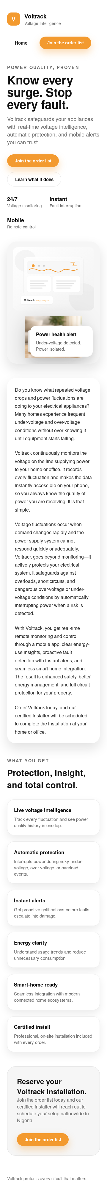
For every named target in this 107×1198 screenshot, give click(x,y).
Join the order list (65, 42)
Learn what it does (34, 179)
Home (21, 43)
